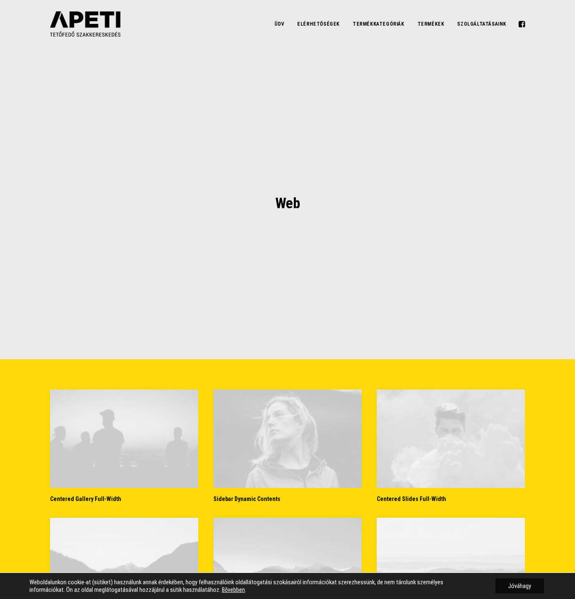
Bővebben (233, 589)
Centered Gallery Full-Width (85, 499)
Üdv (279, 24)
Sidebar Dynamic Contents (246, 499)
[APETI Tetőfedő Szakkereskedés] (85, 24)
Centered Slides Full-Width (411, 499)
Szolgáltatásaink (481, 24)
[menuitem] (279, 24)
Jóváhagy (519, 586)
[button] (521, 24)
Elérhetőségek (318, 24)
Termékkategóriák (379, 24)
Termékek (431, 24)
